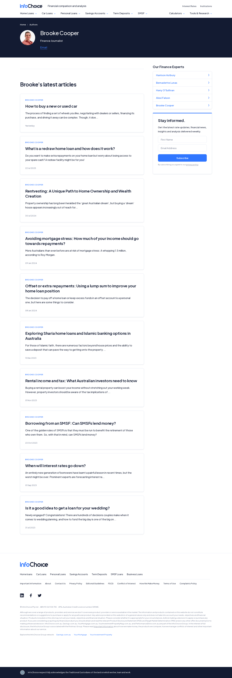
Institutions (206, 6)
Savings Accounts (95, 13)
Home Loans (27, 13)
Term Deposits (121, 13)
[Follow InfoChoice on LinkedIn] (22, 595)
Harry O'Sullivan (165, 90)
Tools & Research (199, 13)
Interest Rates (189, 6)
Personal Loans (69, 13)
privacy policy (192, 165)
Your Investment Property (101, 635)
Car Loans (47, 13)
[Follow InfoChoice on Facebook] (31, 595)
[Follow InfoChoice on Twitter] (39, 595)
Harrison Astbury (165, 75)
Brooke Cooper (165, 105)
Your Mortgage (80, 635)
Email (43, 47)
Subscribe (182, 157)
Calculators (175, 13)
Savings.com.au (63, 635)
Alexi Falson (163, 97)
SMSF (141, 13)
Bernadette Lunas (166, 82)
